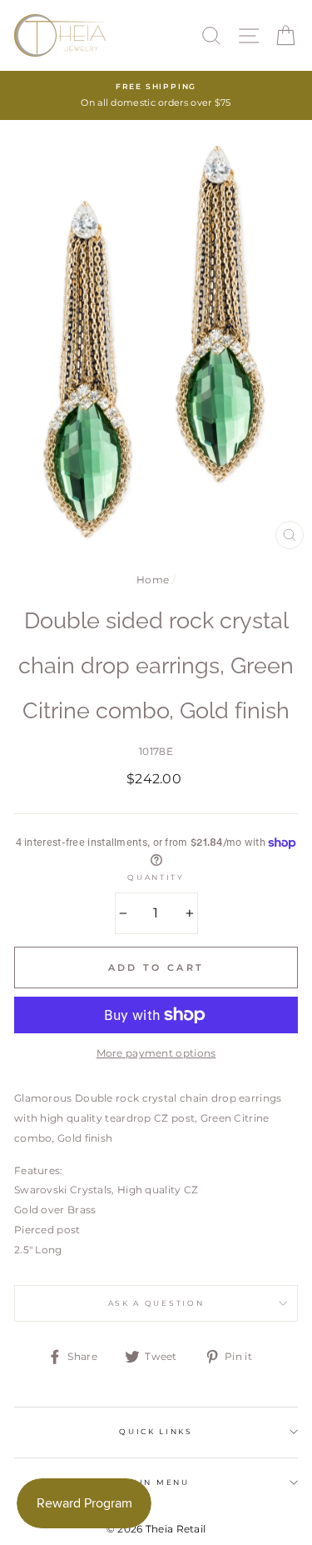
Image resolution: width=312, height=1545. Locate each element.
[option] (156, 95)
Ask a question (156, 1303)
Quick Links (155, 1431)
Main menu (155, 1482)
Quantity (155, 877)
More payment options (156, 1053)
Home (152, 579)
